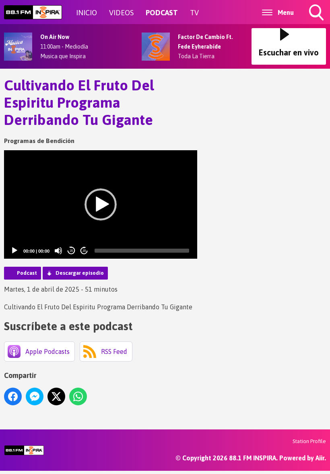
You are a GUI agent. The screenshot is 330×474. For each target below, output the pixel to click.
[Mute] (58, 251)
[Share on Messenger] (34, 396)
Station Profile (309, 441)
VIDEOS (121, 12)
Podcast (27, 273)
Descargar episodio (80, 273)
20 (71, 251)
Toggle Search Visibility (317, 21)
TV (194, 12)
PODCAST (162, 12)
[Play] (14, 251)
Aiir (320, 458)
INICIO (86, 12)
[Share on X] (56, 396)
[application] (100, 204)
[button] (101, 204)
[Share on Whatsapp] (78, 396)
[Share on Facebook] (13, 396)
